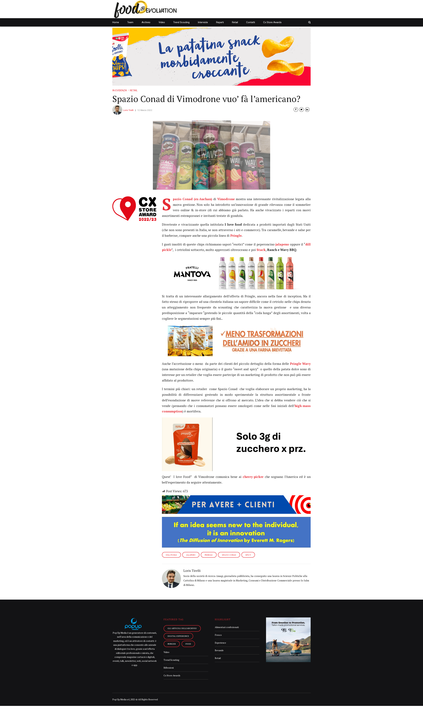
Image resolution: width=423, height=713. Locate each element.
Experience (220, 642)
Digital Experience (178, 636)
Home (115, 22)
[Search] (309, 22)
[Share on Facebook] (296, 109)
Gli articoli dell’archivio (182, 628)
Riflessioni (169, 667)
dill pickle (171, 555)
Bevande (219, 650)
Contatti (250, 22)
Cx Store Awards (272, 22)
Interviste (203, 22)
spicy (248, 555)
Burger (172, 643)
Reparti (220, 22)
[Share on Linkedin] (307, 109)
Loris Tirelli (128, 110)
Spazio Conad (229, 555)
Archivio (146, 22)
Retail (235, 22)
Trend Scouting (181, 22)
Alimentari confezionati (227, 627)
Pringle (209, 555)
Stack (261, 250)
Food (188, 643)
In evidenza (119, 90)
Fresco (218, 634)
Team (130, 22)
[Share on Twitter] (301, 109)
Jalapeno (190, 555)
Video (162, 22)
